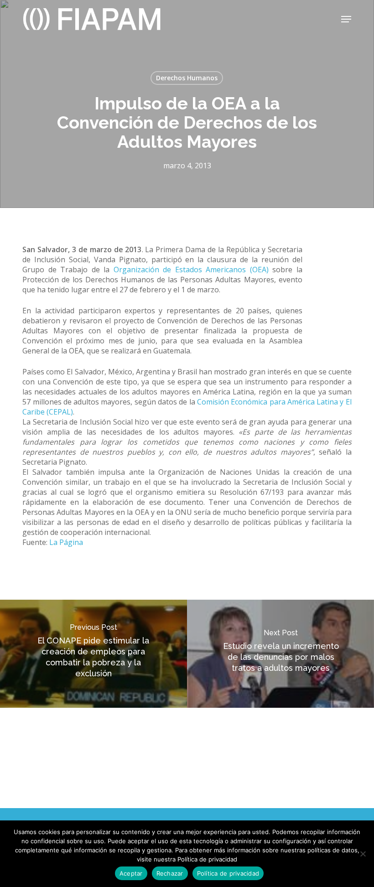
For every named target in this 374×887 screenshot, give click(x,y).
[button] (346, 19)
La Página (66, 542)
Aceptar (131, 873)
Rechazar (169, 873)
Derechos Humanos (187, 77)
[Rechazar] (362, 853)
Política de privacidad (228, 873)
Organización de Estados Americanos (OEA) (191, 270)
